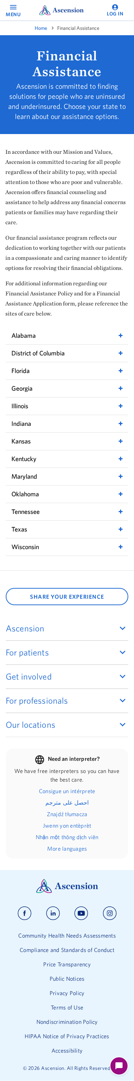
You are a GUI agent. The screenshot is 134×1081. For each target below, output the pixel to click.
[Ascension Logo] (67, 891)
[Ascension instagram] (109, 913)
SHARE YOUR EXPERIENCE (67, 596)
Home (41, 28)
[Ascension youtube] (81, 913)
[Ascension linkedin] (53, 913)
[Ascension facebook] (24, 913)
